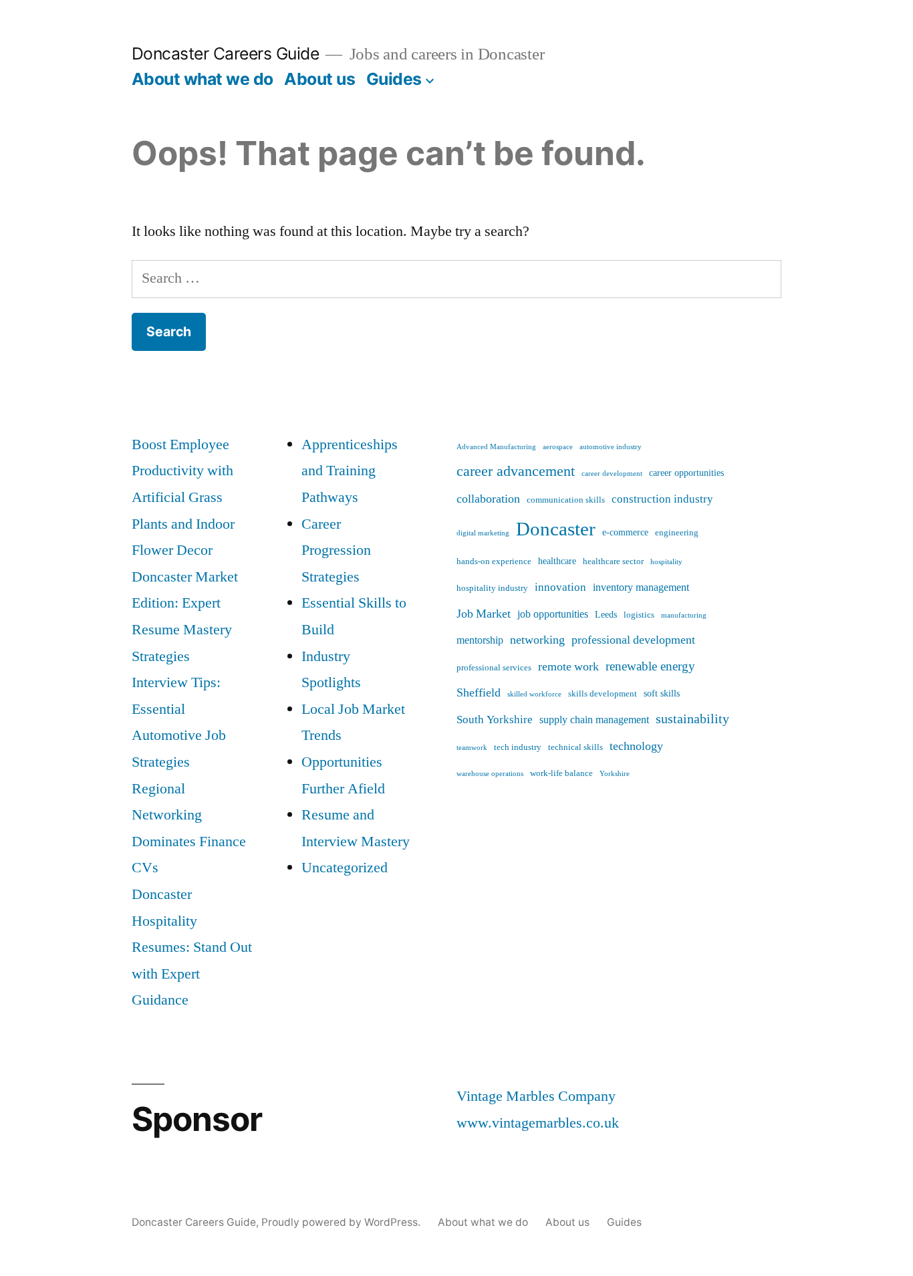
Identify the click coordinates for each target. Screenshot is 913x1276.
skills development (602, 693)
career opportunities (686, 473)
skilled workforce (534, 694)
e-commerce (625, 533)
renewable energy (650, 666)
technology (636, 746)
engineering (676, 532)
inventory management (641, 587)
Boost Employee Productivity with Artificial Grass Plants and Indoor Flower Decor (183, 497)
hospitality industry (492, 588)
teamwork (471, 747)
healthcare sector (613, 561)
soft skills (662, 694)
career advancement (515, 471)
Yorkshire (615, 773)
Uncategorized (344, 867)
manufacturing (683, 615)
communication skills (566, 500)
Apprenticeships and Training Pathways (349, 471)
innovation (560, 587)
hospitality (666, 561)
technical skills (575, 747)
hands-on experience (493, 561)
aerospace (558, 446)
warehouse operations (489, 773)
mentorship (479, 640)
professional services (493, 667)
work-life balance (561, 773)
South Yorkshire (494, 720)
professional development (633, 640)
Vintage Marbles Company (536, 1096)
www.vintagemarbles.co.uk (537, 1123)
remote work (568, 666)
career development (611, 473)
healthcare (557, 561)
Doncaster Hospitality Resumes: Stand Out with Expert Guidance (192, 947)
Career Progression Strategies (336, 550)
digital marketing (482, 533)
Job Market (483, 614)
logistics (639, 615)
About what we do (202, 79)
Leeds (606, 615)
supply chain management (594, 720)
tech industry (517, 747)
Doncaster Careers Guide (225, 53)
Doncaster (556, 529)
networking (537, 640)
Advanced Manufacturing (496, 446)
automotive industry (610, 446)
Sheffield (478, 692)
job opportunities (552, 614)
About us (319, 79)
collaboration (488, 499)
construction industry (662, 499)
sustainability (692, 719)
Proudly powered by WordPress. (342, 1222)
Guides (394, 79)
